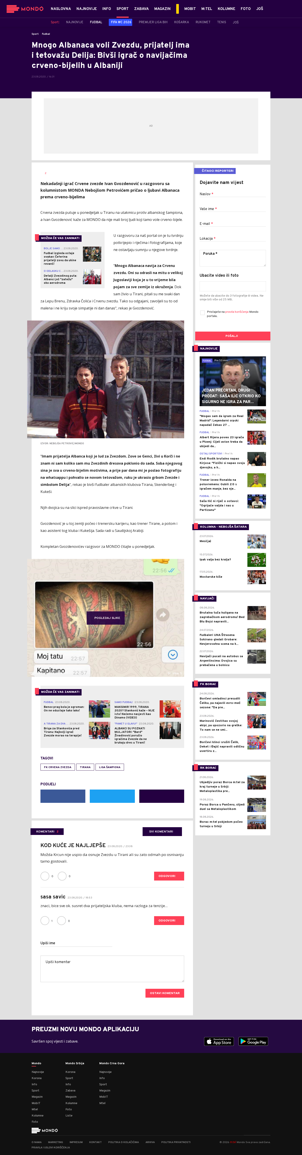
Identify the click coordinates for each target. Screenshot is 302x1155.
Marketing (55, 1142)
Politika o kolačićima (123, 1142)
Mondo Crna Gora (111, 1063)
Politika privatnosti (176, 1142)
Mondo (36, 1063)
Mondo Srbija (74, 1063)
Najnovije (38, 1072)
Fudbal (46, 34)
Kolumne (38, 1116)
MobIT (36, 1103)
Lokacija (208, 239)
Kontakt (95, 1142)
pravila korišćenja (237, 312)
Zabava (70, 1091)
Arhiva (150, 1142)
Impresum (76, 1142)
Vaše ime (208, 209)
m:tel (233, 1142)
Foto (35, 1122)
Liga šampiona (109, 767)
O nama (37, 1142)
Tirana (85, 767)
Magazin (37, 1097)
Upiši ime (47, 943)
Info (34, 1084)
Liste (69, 1116)
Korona (37, 1078)
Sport (35, 34)
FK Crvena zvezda (57, 767)
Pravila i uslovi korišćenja (51, 1147)
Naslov (206, 194)
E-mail (206, 224)
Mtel (35, 1109)
